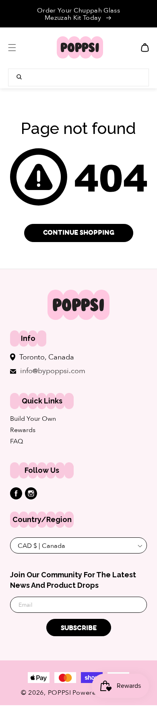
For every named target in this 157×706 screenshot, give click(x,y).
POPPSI (59, 692)
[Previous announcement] (15, 14)
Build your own (33, 419)
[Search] (19, 76)
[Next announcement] (142, 14)
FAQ (16, 441)
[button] (12, 47)
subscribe (79, 628)
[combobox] (78, 77)
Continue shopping (78, 232)
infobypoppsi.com (52, 371)
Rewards (22, 430)
